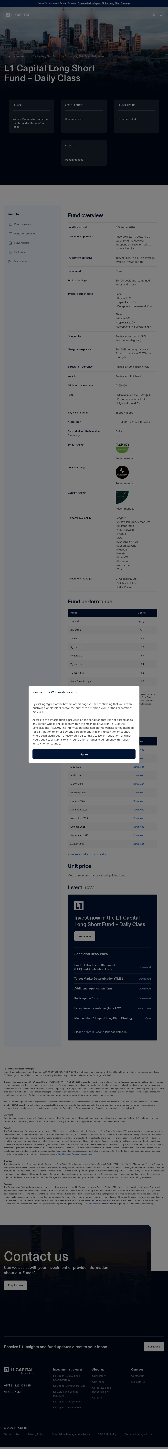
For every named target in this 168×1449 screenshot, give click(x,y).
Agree (84, 754)
